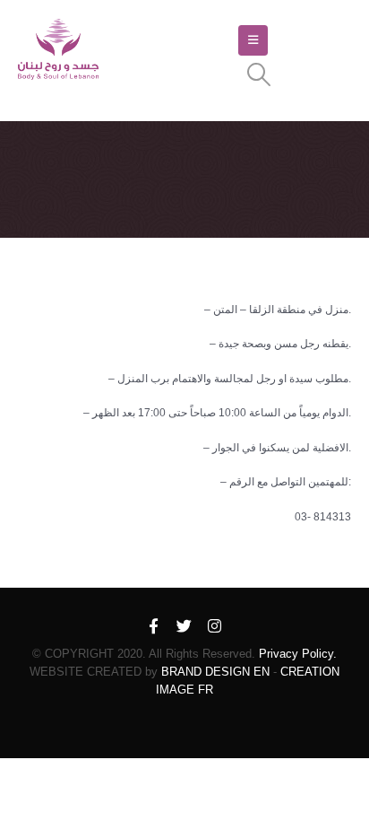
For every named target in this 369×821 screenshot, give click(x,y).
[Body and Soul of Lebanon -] (58, 50)
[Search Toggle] (259, 74)
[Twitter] (184, 627)
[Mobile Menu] (253, 40)
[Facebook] (154, 627)
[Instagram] (215, 627)
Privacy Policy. (298, 653)
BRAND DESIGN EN (215, 671)
